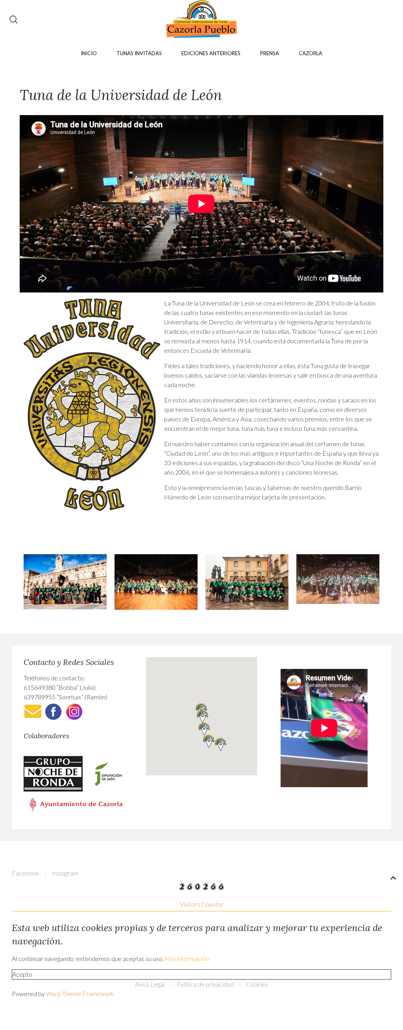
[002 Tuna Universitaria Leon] (156, 582)
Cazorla (310, 53)
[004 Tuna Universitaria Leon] (337, 579)
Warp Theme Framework (80, 993)
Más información (187, 958)
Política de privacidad (205, 984)
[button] (203, 716)
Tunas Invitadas (139, 53)
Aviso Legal (150, 984)
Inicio (89, 53)
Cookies (257, 984)
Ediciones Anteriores (210, 53)
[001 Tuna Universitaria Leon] (65, 581)
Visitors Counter (202, 904)
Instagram (65, 873)
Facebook (25, 873)
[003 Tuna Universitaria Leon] (246, 582)
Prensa (269, 53)
